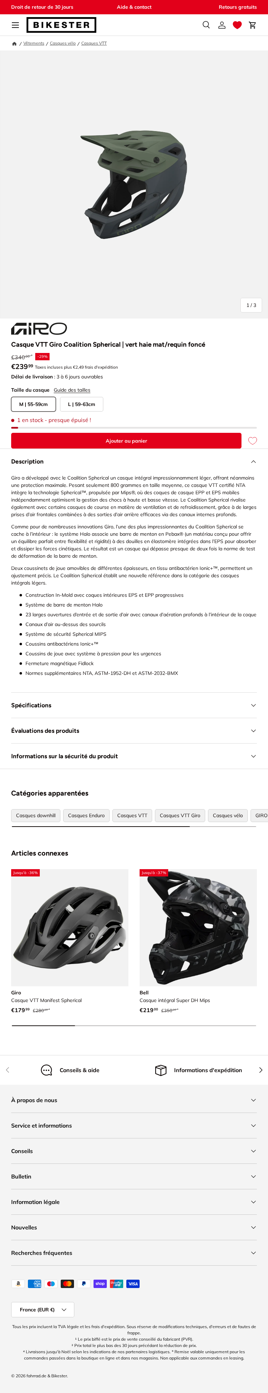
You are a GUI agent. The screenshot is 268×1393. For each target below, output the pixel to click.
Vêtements (33, 43)
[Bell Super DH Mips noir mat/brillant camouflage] (198, 927)
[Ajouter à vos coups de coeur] (249, 441)
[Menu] (15, 25)
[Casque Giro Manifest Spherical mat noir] (69, 927)
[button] (237, 25)
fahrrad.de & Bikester (47, 1375)
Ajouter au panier (126, 441)
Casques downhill (35, 815)
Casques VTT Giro (180, 815)
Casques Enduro (86, 815)
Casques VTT (94, 43)
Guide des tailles (72, 390)
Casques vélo (63, 43)
